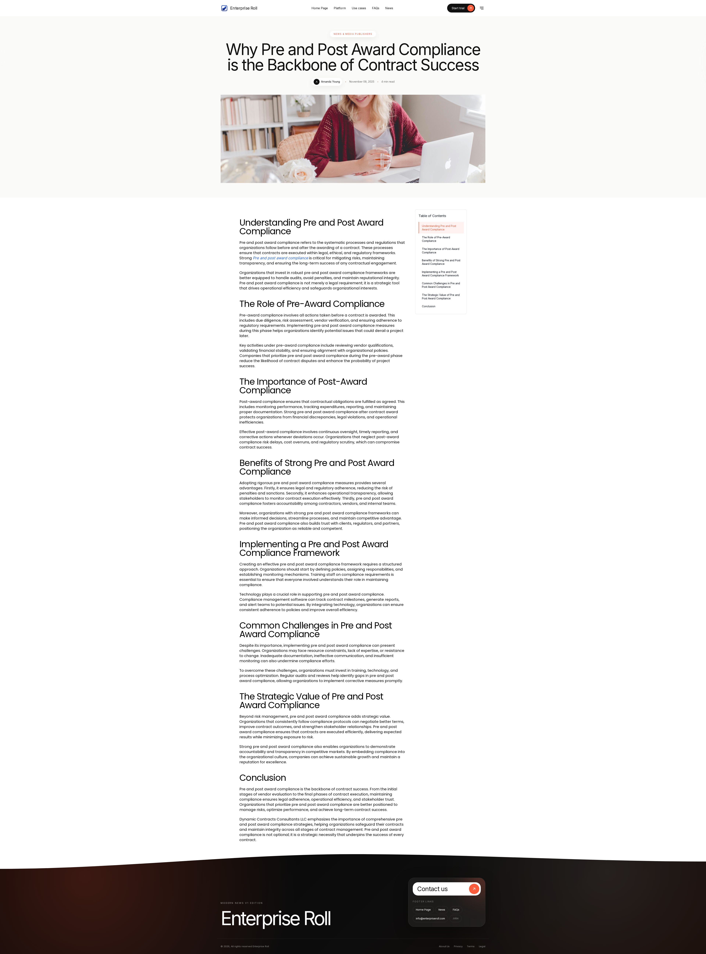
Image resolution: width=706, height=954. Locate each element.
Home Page (319, 8)
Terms (471, 946)
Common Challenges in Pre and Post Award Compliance (441, 285)
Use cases (359, 8)
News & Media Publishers (353, 34)
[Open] (481, 8)
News (389, 8)
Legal (482, 946)
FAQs (375, 8)
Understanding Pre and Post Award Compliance (439, 227)
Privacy (458, 946)
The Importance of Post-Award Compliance (440, 250)
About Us (444, 946)
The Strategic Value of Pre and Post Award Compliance (441, 296)
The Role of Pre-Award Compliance (436, 239)
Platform (340, 8)
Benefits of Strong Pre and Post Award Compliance (441, 262)
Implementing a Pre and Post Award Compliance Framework (440, 273)
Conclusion (428, 306)
